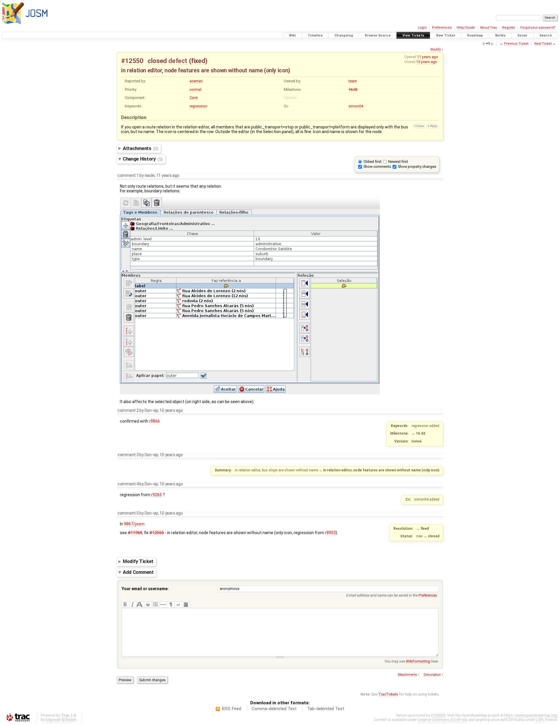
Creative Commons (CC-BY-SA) (443, 719)
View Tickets (413, 35)
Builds (500, 35)
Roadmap (475, 35)
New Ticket (445, 35)
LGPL (540, 719)
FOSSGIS (438, 715)
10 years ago (426, 62)
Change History (143, 159)
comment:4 (128, 484)
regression (198, 106)
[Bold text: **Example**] (125, 604)
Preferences (442, 27)
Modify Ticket (138, 561)
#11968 (135, 532)
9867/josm (134, 524)
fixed (198, 61)
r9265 (156, 494)
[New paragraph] (170, 604)
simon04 (356, 106)
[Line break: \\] (178, 604)
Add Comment (138, 572)
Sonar (522, 35)
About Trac (488, 27)
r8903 (330, 532)
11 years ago (427, 57)
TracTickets (388, 694)
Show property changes (417, 166)
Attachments (140, 148)
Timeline (315, 35)
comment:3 (128, 454)
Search (546, 35)
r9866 (154, 421)
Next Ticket (543, 44)
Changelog (344, 35)
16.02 (353, 89)
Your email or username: (145, 588)
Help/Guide (466, 27)
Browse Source (378, 35)
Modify (435, 49)
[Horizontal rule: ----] (163, 604)
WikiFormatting (418, 661)
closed (157, 61)
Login (422, 27)
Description (432, 675)
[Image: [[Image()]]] (186, 604)
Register (508, 27)
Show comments (377, 166)
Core (193, 97)
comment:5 (128, 513)
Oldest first (372, 161)
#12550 (132, 61)
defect (177, 61)
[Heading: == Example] (140, 604)
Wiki (292, 35)
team (353, 81)
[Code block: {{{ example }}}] (155, 604)
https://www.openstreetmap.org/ (531, 715)
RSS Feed (231, 708)
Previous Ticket (516, 44)
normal (195, 89)
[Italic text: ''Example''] (132, 604)
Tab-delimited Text (325, 708)
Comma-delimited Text (274, 708)
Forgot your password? (538, 27)
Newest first (398, 161)
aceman (196, 81)
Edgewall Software (61, 719)
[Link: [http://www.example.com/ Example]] (148, 604)
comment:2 (128, 410)
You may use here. (411, 661)
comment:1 (128, 175)
